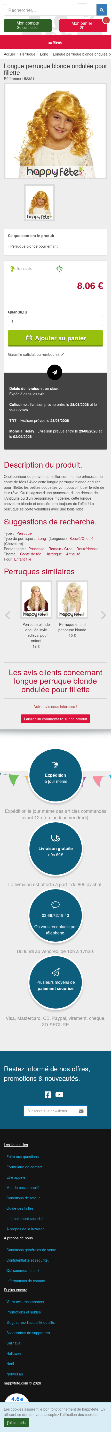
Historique (53, 553)
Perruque (24, 533)
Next (103, 615)
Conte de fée (30, 553)
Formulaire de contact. (24, 1166)
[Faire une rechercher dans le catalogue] (102, 9)
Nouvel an (14, 1373)
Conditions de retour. (23, 1197)
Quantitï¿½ (18, 311)
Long (42, 538)
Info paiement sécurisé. (25, 1218)
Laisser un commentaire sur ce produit (55, 718)
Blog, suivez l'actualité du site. (30, 1322)
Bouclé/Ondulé (81, 538)
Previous (7, 615)
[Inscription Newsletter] (81, 1110)
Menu (57, 42)
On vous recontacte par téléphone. (55, 930)
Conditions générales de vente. (31, 1249)
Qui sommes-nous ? (22, 1270)
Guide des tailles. (20, 1208)
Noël (10, 1363)
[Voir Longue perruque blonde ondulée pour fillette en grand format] (55, 130)
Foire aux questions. (23, 1156)
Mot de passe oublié (22, 1187)
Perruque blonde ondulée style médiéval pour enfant (36, 632)
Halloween (14, 1353)
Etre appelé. (16, 1177)
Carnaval (13, 1343)
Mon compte (28, 24)
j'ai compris (16, 1422)
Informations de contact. (26, 1280)
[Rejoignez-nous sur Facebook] (48, 1094)
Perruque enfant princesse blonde (72, 627)
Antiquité (73, 553)
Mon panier (89, 24)
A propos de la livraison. (26, 1228)
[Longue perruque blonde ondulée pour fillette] (39, 202)
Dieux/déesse (87, 548)
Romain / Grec (60, 548)
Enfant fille (22, 559)
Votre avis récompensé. (25, 1301)
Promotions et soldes (23, 1312)
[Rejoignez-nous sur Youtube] (59, 1094)
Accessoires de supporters (28, 1332)
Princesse (36, 548)
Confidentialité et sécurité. (27, 1260)
